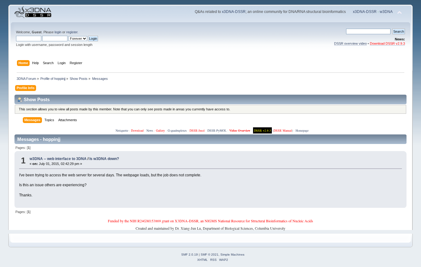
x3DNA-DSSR (234, 12)
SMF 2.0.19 (189, 254)
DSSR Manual (283, 130)
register (71, 32)
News (149, 130)
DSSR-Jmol (197, 130)
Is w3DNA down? (104, 159)
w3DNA (386, 12)
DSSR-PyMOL (217, 130)
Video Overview (239, 130)
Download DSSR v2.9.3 (387, 43)
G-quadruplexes (177, 130)
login (58, 32)
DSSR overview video (350, 43)
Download (137, 130)
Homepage (302, 130)
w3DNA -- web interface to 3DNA (58, 159)
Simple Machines (232, 254)
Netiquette (122, 130)
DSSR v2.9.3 (262, 130)
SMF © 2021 (210, 254)
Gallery (160, 130)
